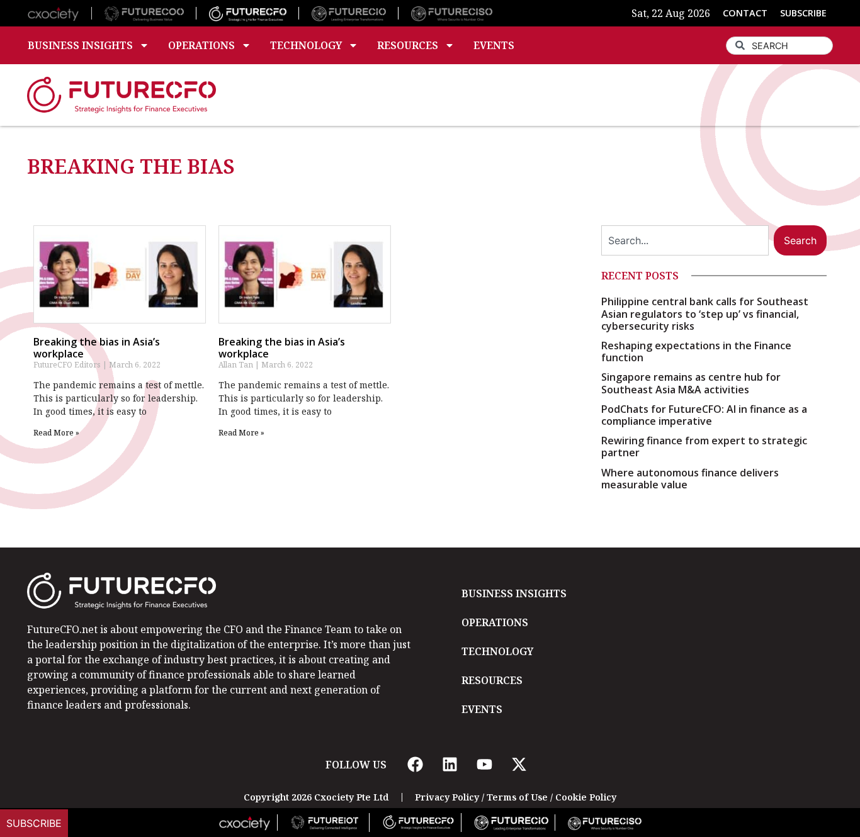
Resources (407, 45)
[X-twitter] (519, 764)
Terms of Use (517, 797)
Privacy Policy (447, 797)
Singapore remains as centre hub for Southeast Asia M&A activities (691, 383)
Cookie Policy (585, 797)
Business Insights (80, 45)
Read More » (56, 432)
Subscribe (34, 823)
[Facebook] (415, 764)
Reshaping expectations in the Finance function (696, 351)
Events (493, 45)
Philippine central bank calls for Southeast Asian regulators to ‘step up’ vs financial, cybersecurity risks (704, 313)
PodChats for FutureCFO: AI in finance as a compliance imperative (704, 415)
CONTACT (745, 13)
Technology (306, 45)
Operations (201, 45)
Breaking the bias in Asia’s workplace (96, 348)
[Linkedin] (449, 764)
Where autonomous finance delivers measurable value (690, 479)
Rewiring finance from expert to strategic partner (704, 446)
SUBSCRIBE (803, 13)
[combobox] (779, 46)
